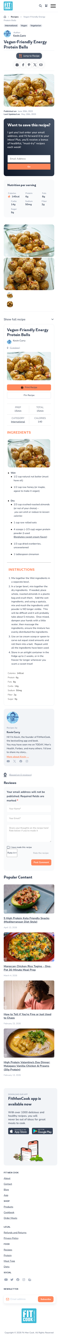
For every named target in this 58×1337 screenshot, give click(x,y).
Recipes (15, 17)
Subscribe (46, 1299)
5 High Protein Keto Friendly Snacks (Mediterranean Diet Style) (26, 920)
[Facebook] (22, 761)
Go (29, 166)
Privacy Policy (11, 1238)
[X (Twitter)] (16, 761)
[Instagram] (29, 761)
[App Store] (18, 1133)
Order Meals (10, 1218)
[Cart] (46, 6)
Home (5, 17)
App (6, 1195)
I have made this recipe (21, 847)
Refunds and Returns (15, 1232)
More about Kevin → (18, 756)
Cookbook (9, 1212)
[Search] (40, 6)
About (7, 1178)
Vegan (24, 25)
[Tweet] (35, 65)
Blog (6, 1189)
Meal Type (9, 1261)
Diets (7, 1266)
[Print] (17, 65)
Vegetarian (35, 25)
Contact (8, 1184)
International (11, 25)
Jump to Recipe (31, 56)
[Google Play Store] (42, 1133)
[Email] (41, 65)
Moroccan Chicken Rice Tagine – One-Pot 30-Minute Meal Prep (27, 968)
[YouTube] (10, 761)
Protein (8, 1255)
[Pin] (29, 65)
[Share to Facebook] (23, 65)
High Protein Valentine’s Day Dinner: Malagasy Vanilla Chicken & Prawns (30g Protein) (27, 1066)
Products (8, 1206)
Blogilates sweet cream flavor (30, 537)
